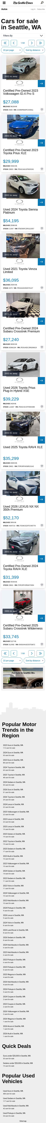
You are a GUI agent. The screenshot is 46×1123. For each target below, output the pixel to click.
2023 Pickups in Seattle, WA (14, 961)
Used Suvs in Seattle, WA (13, 1092)
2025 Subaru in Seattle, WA (14, 835)
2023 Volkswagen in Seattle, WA (16, 865)
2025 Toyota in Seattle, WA (14, 776)
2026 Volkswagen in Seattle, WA (16, 1012)
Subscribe (41, 9)
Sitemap (23, 1121)
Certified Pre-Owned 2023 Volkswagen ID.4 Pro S (20, 92)
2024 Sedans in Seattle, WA (14, 783)
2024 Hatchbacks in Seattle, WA (16, 946)
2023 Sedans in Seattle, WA (14, 879)
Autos (4, 9)
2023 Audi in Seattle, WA (13, 857)
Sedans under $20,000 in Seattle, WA (18, 1064)
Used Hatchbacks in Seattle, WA (16, 1107)
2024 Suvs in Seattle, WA (13, 754)
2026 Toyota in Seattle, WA (14, 798)
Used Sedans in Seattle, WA (14, 1099)
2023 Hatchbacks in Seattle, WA (16, 901)
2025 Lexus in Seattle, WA (13, 828)
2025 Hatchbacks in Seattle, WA (16, 953)
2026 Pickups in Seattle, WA (14, 990)
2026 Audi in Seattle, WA (13, 1035)
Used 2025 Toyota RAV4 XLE (23, 447)
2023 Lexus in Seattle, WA (13, 820)
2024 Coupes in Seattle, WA (14, 998)
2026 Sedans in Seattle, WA (14, 938)
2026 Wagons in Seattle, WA (14, 1020)
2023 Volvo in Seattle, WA (13, 887)
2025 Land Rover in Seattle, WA (15, 931)
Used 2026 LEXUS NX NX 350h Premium (21, 508)
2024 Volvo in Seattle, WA (13, 924)
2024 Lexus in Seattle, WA (13, 805)
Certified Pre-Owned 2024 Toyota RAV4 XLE (20, 567)
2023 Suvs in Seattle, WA (13, 761)
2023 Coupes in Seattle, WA (14, 1005)
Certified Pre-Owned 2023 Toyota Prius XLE (20, 152)
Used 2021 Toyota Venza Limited (20, 270)
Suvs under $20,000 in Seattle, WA (17, 1057)
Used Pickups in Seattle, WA (14, 1114)
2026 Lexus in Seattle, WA (13, 916)
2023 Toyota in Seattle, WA (14, 842)
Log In (33, 9)
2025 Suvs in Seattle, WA (13, 746)
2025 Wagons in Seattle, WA (14, 975)
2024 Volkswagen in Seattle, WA (16, 894)
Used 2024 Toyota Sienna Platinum (20, 211)
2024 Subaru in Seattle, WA (14, 872)
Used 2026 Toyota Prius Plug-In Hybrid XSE (19, 389)
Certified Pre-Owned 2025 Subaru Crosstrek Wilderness (23, 627)
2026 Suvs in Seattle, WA (13, 791)
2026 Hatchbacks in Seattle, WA (16, 983)
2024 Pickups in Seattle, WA (14, 909)
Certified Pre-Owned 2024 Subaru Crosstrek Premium (21, 330)
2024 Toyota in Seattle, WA (14, 768)
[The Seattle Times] (23, 3)
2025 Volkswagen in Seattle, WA (16, 813)
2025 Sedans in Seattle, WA (14, 850)
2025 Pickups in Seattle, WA (14, 968)
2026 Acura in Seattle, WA (13, 1027)
